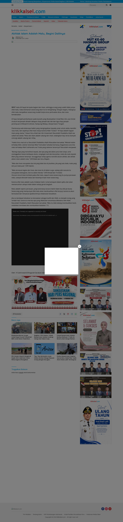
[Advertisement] (61, 261)
